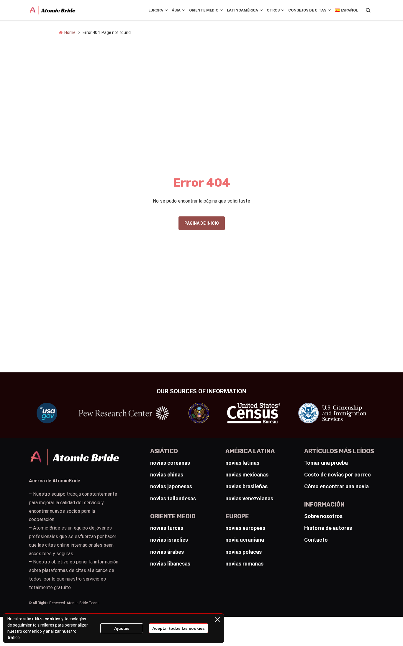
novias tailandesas (173, 498)
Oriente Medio (203, 10)
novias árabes (167, 552)
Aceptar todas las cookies (178, 628)
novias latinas (242, 463)
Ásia (176, 10)
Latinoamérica (242, 10)
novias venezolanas (249, 498)
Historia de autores (328, 528)
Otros (273, 10)
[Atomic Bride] (52, 10)
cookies (52, 619)
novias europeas (245, 528)
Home (70, 32)
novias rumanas (244, 563)
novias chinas (166, 474)
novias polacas (243, 552)
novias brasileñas (246, 486)
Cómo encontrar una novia (336, 486)
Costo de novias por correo (337, 474)
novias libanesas (170, 563)
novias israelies (169, 540)
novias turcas (166, 528)
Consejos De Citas (307, 10)
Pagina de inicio (201, 223)
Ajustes (122, 628)
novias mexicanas (246, 474)
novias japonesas (171, 486)
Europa (155, 10)
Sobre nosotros (323, 516)
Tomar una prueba (326, 463)
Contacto (316, 540)
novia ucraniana (244, 540)
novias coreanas (170, 463)
